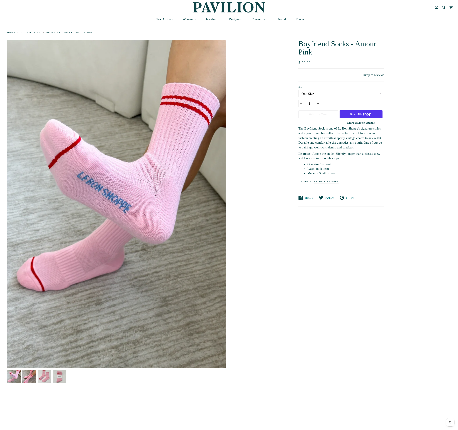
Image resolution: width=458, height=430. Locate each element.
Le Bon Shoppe (326, 181)
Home (11, 32)
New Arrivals (164, 19)
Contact (257, 19)
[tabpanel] (116, 204)
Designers (235, 19)
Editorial (280, 19)
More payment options (361, 122)
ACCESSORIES (30, 32)
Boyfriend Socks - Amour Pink (69, 32)
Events (300, 19)
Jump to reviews (373, 75)
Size (300, 87)
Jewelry (211, 19)
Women (188, 19)
